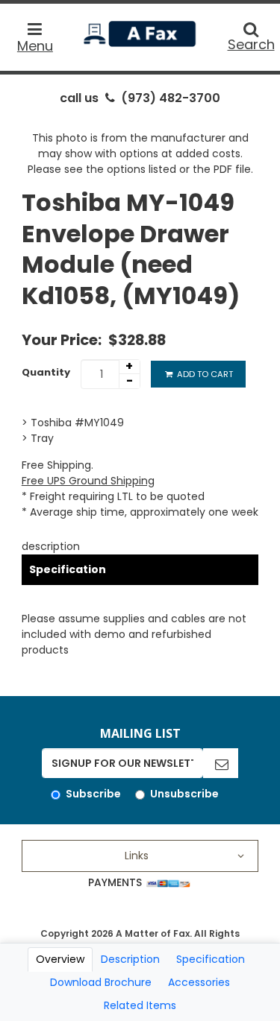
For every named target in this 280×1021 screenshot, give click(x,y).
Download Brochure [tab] (101, 982)
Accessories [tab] (199, 982)
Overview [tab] (60, 959)
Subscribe (93, 793)
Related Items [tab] (140, 1005)
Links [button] (137, 855)
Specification (67, 569)
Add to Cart (204, 374)
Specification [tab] (210, 959)
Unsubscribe (184, 793)
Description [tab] (130, 959)
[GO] (220, 763)
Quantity (46, 372)
